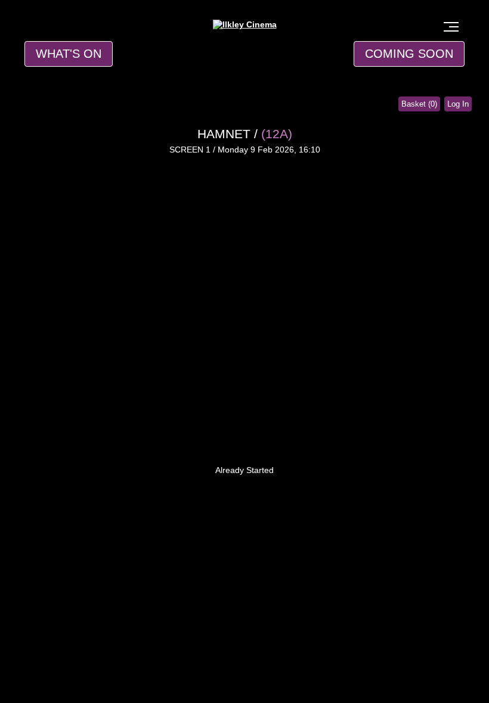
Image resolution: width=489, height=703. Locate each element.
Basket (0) (419, 103)
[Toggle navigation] (451, 27)
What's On (68, 53)
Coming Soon (409, 53)
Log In (458, 103)
